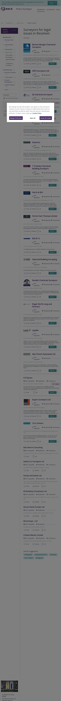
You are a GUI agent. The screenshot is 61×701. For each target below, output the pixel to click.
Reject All (32, 118)
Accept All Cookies (45, 118)
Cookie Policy (36, 113)
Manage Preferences (16, 118)
